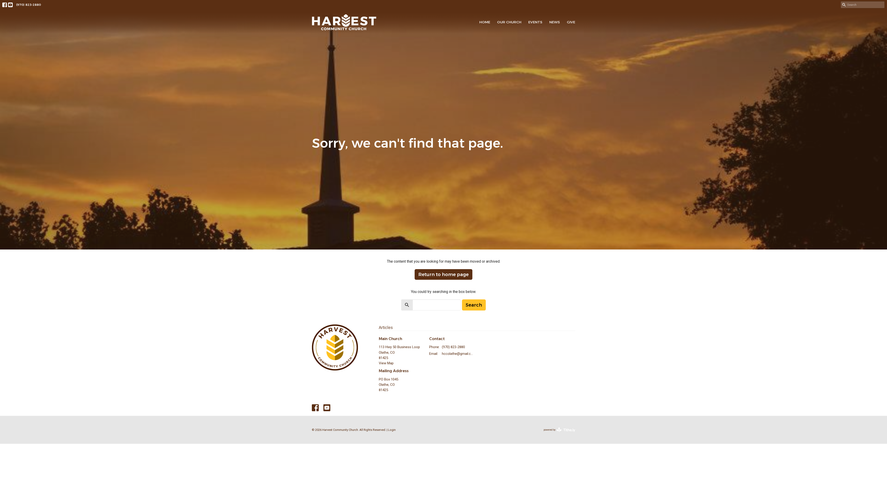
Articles (386, 327)
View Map (386, 363)
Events (535, 22)
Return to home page (443, 274)
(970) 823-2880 (28, 4)
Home (484, 22)
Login (392, 430)
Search (474, 305)
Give (571, 22)
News (554, 22)
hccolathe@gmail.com (458, 354)
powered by (557, 434)
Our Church (509, 22)
